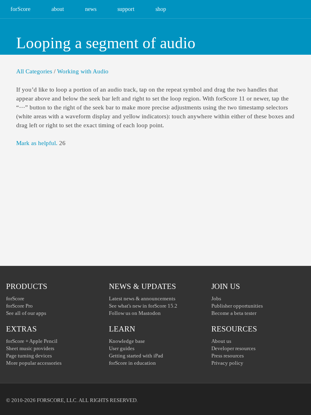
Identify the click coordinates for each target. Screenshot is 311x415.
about (57, 9)
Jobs (216, 298)
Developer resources (233, 348)
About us (221, 341)
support (125, 9)
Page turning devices (29, 356)
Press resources (227, 356)
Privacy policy (227, 363)
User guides (121, 348)
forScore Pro (19, 306)
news (90, 9)
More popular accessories (34, 363)
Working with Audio (83, 71)
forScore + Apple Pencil (32, 341)
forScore (20, 9)
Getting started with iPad (136, 356)
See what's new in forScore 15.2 (143, 306)
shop (161, 9)
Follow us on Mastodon (135, 313)
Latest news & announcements (142, 298)
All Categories (34, 71)
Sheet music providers (30, 348)
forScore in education (132, 363)
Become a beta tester (233, 313)
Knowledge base (127, 341)
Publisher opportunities (237, 306)
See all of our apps (26, 313)
